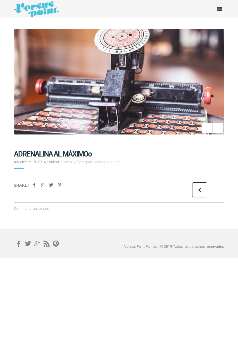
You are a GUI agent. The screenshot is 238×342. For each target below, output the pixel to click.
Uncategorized (105, 162)
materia (66, 162)
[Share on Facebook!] (34, 187)
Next (207, 128)
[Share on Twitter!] (51, 187)
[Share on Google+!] (43, 187)
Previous (217, 128)
